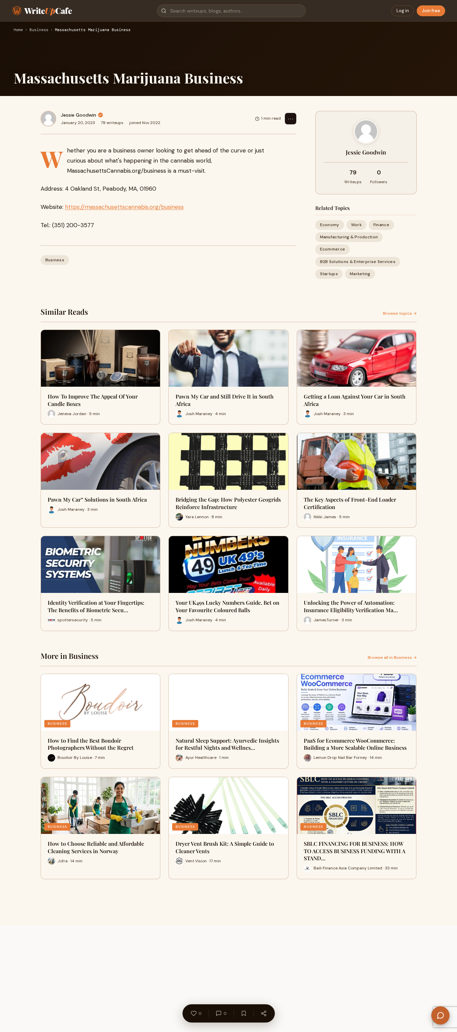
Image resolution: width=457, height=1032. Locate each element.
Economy (329, 224)
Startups (329, 274)
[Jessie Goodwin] (48, 118)
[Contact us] (440, 1015)
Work (356, 224)
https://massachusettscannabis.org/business (124, 207)
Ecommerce (332, 249)
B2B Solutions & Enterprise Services (358, 261)
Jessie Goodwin (78, 115)
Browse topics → (400, 313)
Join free (431, 11)
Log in (402, 11)
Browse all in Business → (392, 657)
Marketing (360, 274)
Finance (381, 224)
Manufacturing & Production (349, 237)
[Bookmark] (243, 1013)
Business (38, 30)
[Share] (263, 1013)
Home (18, 30)
